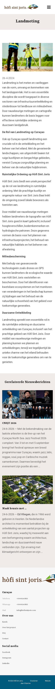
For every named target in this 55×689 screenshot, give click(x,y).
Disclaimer (34, 681)
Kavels (4, 622)
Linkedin (5, 663)
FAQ (4, 633)
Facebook (6, 652)
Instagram (6, 658)
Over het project (9, 628)
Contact (5, 639)
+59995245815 (22, 599)
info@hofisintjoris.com (26, 610)
